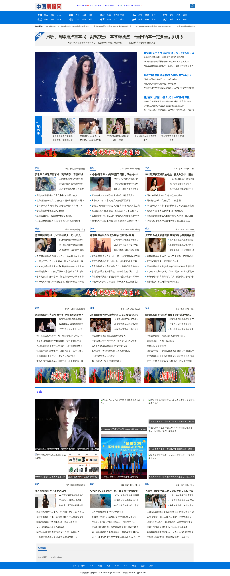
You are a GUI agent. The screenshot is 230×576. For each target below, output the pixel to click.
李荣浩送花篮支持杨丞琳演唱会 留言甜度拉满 (164, 106)
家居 (178, 20)
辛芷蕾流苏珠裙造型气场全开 (50, 210)
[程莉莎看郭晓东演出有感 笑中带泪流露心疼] (100, 245)
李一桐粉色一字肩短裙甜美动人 (106, 361)
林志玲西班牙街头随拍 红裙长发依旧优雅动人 (58, 532)
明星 (140, 20)
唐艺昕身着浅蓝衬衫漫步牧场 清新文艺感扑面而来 (115, 276)
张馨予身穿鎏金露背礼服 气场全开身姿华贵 (167, 527)
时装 (91, 20)
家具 (185, 20)
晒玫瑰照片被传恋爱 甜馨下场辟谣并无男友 (168, 315)
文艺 (153, 15)
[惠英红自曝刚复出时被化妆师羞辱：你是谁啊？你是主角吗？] (100, 184)
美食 (46, 20)
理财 (91, 15)
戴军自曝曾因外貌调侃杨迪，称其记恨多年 (56, 522)
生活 (40, 19)
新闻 (40, 15)
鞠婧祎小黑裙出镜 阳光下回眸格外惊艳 (167, 97)
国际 (53, 15)
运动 (109, 20)
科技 (102, 15)
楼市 (172, 20)
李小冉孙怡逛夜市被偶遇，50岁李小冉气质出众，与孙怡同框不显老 (169, 110)
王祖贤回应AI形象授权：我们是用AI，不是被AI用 (115, 210)
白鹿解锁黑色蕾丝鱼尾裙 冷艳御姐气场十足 (56, 537)
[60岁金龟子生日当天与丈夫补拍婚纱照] (45, 245)
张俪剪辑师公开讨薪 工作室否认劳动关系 (55, 356)
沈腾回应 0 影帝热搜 (156, 346)
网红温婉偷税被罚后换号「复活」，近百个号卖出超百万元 (169, 66)
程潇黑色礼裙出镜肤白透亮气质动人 (109, 336)
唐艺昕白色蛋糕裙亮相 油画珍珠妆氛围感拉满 (97, 26)
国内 (46, 15)
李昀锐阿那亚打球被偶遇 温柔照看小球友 (166, 336)
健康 (59, 20)
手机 (122, 15)
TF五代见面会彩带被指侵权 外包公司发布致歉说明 (166, 61)
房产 (165, 19)
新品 (172, 15)
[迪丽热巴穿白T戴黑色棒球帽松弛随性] (155, 500)
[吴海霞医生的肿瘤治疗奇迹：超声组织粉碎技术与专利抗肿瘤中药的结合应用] (67, 424)
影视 (147, 20)
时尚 (71, 19)
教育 (140, 15)
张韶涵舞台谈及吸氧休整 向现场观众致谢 (112, 235)
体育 (102, 19)
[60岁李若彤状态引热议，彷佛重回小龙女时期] (155, 324)
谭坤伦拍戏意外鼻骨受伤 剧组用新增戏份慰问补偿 (60, 281)
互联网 (116, 15)
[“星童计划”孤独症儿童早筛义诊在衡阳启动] (124, 456)
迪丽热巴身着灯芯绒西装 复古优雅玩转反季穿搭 (114, 517)
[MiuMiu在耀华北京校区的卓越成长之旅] (50, 456)
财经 (71, 15)
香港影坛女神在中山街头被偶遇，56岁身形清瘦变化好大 (169, 88)
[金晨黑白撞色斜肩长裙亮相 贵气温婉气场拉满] (155, 184)
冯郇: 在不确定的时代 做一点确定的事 (160, 79)
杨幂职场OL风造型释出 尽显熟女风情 (109, 346)
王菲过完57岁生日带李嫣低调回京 (163, 281)
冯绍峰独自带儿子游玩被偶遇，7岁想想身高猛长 (59, 346)
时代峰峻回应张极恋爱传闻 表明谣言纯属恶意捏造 (170, 356)
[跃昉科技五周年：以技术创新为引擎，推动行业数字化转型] (83, 466)
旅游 (53, 20)
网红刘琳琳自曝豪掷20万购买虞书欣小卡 (168, 75)
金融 (84, 15)
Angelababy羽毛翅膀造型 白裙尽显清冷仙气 (139, 26)
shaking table (56, 557)
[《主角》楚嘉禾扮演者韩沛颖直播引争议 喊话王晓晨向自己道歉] (155, 245)
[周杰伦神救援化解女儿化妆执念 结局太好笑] (100, 500)
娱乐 (134, 19)
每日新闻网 (42, 557)
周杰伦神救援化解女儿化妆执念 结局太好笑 (56, 195)
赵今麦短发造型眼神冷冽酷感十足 (108, 512)
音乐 (153, 20)
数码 (109, 15)
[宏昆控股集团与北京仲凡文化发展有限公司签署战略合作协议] (172, 401)
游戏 (115, 20)
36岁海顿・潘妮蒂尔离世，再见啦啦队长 (111, 351)
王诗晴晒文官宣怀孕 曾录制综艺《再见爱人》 (113, 195)
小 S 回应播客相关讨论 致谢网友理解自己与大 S (59, 205)
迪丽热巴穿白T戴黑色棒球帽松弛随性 (54, 216)
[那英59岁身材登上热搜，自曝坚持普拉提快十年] (45, 500)
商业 (77, 15)
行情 (178, 15)
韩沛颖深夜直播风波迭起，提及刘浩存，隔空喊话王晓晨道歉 (49, 26)
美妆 (84, 20)
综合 (134, 15)
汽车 (165, 15)
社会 (59, 15)
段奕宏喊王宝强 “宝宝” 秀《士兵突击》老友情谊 (114, 341)
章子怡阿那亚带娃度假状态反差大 (163, 261)
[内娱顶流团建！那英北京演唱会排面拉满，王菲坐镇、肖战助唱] (45, 324)
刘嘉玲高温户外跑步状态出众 (160, 341)
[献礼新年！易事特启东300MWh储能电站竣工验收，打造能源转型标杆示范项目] (172, 429)
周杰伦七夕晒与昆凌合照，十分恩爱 (160, 83)
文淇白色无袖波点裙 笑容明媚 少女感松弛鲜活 (58, 221)
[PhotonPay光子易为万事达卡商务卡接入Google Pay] (124, 401)
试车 (185, 15)
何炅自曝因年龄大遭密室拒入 (111, 42)
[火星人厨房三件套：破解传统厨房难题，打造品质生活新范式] (172, 456)
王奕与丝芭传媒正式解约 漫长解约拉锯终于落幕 (114, 261)
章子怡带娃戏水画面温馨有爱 (50, 527)
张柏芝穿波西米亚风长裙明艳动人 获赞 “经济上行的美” (168, 101)
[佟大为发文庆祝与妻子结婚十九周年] (100, 324)
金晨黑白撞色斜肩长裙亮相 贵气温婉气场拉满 (181, 26)
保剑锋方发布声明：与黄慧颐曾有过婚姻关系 (168, 537)
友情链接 (42, 547)
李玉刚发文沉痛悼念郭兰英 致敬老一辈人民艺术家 (60, 276)
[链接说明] (42, 82)
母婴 (147, 15)
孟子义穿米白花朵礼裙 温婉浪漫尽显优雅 (111, 200)
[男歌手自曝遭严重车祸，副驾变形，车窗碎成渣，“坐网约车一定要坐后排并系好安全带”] (45, 184)
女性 (77, 20)
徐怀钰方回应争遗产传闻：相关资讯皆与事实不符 (59, 336)
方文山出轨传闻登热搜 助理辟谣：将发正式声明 (169, 361)
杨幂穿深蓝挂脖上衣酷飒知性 (50, 491)
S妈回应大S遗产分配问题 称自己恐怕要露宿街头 (170, 522)
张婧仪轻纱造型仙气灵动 (103, 356)
